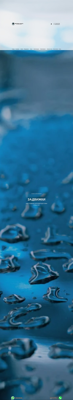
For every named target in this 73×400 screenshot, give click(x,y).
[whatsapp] (51, 24)
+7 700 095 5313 (56, 24)
